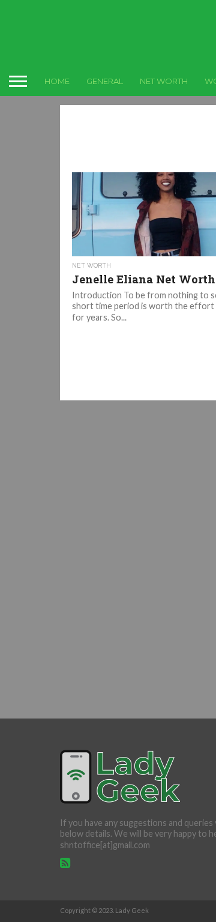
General (104, 81)
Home (57, 81)
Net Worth (164, 81)
